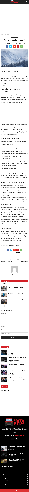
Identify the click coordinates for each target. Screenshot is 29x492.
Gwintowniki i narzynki (6, 484)
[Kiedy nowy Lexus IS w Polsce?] (4, 288)
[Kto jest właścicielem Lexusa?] (4, 301)
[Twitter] (16, 439)
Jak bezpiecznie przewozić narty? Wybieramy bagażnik (16, 447)
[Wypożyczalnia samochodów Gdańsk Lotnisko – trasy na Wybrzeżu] (4, 366)
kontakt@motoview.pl (19, 435)
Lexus (17, 37)
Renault (2, 470)
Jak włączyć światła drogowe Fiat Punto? (6, 260)
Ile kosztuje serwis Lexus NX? (15, 293)
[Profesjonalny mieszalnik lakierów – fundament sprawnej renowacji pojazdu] (4, 379)
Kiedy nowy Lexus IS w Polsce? (15, 287)
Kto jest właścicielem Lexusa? (15, 299)
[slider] (5, 245)
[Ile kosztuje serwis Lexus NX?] (4, 295)
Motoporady (3, 482)
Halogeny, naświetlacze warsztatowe (9, 480)
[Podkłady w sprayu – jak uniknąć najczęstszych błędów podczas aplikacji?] (4, 372)
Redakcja (8, 43)
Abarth (2, 472)
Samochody (13, 37)
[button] (27, 2)
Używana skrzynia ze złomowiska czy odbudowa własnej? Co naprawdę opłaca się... (17, 352)
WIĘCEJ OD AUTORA (6, 283)
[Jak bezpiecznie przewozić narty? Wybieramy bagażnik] (4, 448)
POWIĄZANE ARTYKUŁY (7, 281)
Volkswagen (3, 468)
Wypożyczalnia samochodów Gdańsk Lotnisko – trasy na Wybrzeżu (17, 365)
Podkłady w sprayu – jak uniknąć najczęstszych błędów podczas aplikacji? (16, 372)
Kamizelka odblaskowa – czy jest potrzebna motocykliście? (16, 460)
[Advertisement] (14, 18)
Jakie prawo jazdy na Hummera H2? (22, 260)
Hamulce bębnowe (5, 474)
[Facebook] (12, 439)
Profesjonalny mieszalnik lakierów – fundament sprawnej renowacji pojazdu (18, 378)
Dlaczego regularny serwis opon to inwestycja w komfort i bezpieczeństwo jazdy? (17, 359)
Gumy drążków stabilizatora (7, 478)
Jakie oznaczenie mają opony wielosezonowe (15, 453)
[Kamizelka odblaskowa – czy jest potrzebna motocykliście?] (4, 461)
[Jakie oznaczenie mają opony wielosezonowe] (4, 454)
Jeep (2, 476)
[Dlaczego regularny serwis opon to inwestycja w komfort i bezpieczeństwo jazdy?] (4, 359)
